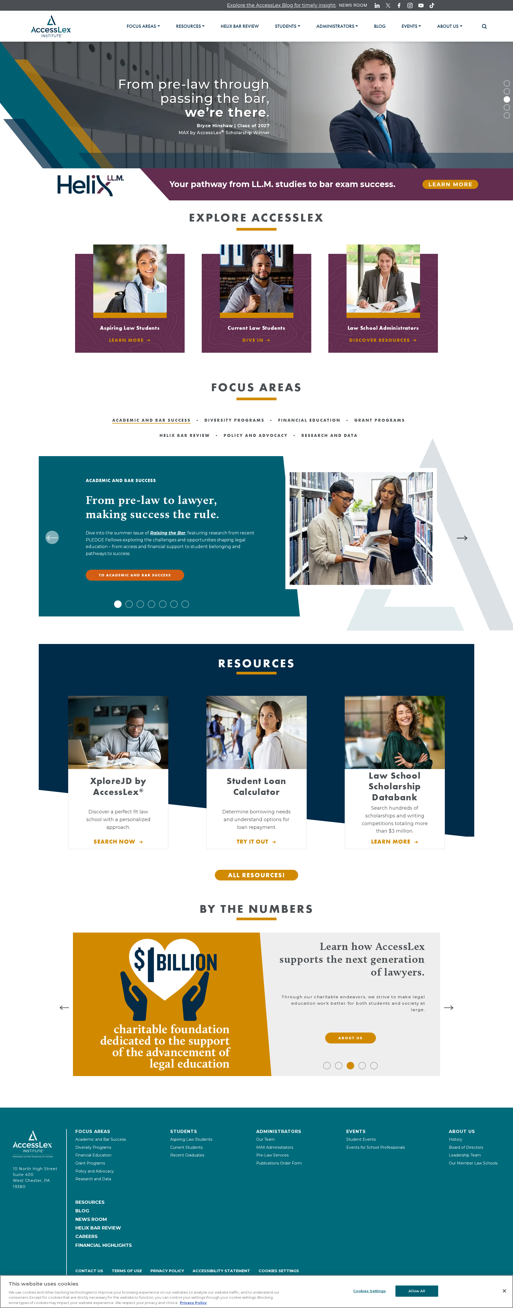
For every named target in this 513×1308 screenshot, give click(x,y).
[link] (240, 26)
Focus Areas (92, 1131)
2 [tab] (507, 91)
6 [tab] (174, 604)
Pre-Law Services (272, 1155)
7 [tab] (185, 604)
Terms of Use (127, 1270)
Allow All (417, 1291)
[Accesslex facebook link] (399, 5)
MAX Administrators (274, 1147)
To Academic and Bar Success (135, 575)
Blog (82, 1210)
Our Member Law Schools (473, 1163)
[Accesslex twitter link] (388, 5)
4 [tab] (507, 107)
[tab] (143, 26)
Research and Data (93, 1179)
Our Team (265, 1139)
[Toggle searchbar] (482, 26)
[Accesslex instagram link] (410, 5)
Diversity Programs (93, 1147)
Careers (86, 1236)
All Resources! (256, 875)
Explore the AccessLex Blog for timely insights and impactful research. (256, 5)
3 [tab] (507, 99)
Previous (52, 537)
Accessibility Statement (221, 1270)
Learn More (450, 184)
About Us (462, 1131)
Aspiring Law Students (191, 1139)
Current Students (186, 1147)
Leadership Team (465, 1155)
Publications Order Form (279, 1163)
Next (463, 537)
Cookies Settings (279, 1270)
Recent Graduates (187, 1155)
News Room (353, 5)
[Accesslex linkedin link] (377, 5)
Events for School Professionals (375, 1147)
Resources (89, 1202)
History (455, 1139)
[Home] (51, 26)
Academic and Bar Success (100, 1139)
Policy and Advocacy (94, 1171)
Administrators (278, 1131)
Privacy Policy (167, 1270)
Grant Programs (90, 1163)
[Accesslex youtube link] (421, 5)
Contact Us (89, 1270)
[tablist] (301, 26)
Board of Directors (466, 1147)
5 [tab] (507, 115)
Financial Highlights (103, 1245)
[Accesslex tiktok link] (432, 5)
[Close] (504, 1291)
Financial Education (93, 1155)
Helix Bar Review (98, 1228)
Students (183, 1131)
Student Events (361, 1139)
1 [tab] (507, 83)
